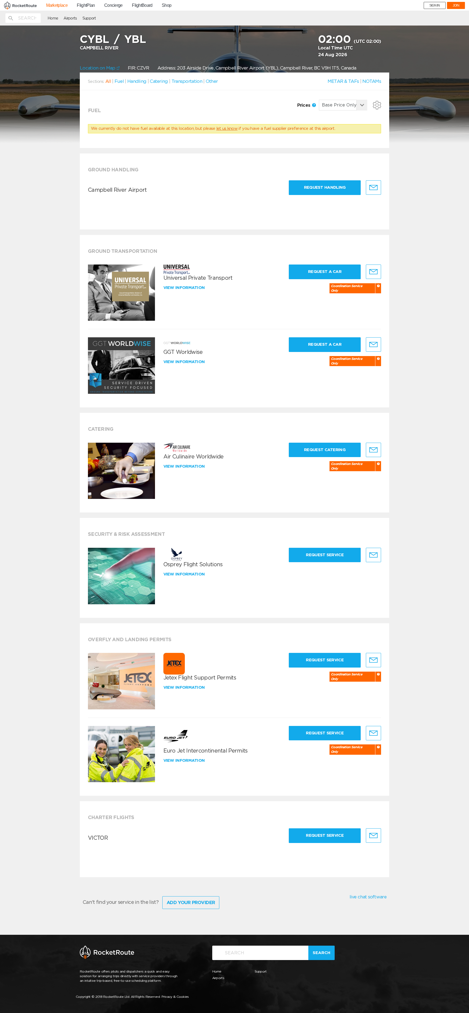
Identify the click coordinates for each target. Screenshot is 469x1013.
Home (52, 18)
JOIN (456, 5)
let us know (226, 128)
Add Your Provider (191, 902)
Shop (166, 5)
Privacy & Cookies (175, 997)
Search (321, 952)
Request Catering (325, 449)
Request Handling (325, 187)
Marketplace (57, 5)
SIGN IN (434, 5)
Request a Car (324, 271)
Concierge (113, 5)
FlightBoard (142, 5)
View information (184, 287)
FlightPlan (86, 5)
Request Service (325, 554)
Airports (70, 18)
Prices (304, 105)
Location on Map (98, 68)
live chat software (368, 896)
